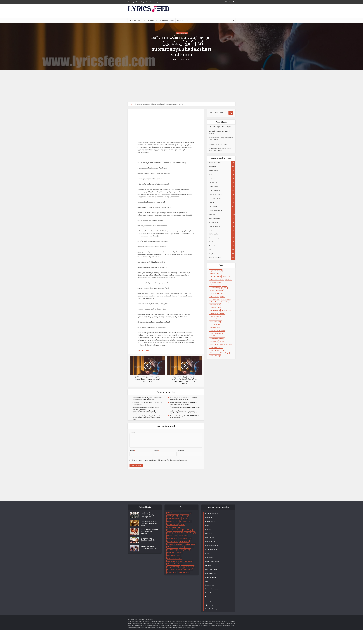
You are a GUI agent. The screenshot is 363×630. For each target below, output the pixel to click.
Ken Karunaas (215, 299)
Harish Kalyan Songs (217, 290)
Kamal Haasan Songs (152, 2)
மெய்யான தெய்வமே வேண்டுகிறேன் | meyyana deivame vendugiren (146, 408)
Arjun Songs (227, 276)
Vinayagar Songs (216, 356)
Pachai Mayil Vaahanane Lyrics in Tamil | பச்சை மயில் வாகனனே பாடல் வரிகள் (184, 403)
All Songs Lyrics (183, 20)
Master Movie (215, 302)
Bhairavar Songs (216, 285)
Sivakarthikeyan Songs (217, 339)
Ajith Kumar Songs (216, 271)
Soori (222, 341)
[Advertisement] (181, 86)
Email (156, 451)
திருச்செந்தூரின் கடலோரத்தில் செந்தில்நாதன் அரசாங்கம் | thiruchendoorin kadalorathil (183, 412)
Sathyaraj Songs (215, 327)
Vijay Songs (131, 2)
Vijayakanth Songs (226, 344)
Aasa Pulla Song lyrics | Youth (218, 144)
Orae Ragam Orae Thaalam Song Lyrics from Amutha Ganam (148, 540)
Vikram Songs (224, 353)
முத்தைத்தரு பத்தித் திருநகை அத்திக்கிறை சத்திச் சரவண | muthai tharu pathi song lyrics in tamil (147, 417)
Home (131, 104)
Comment (133, 432)
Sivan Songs (214, 341)
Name (132, 451)
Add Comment (185, 59)
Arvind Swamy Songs (217, 279)
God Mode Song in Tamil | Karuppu (220, 126)
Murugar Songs (144, 350)
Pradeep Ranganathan (217, 313)
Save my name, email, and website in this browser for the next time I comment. (159, 460)
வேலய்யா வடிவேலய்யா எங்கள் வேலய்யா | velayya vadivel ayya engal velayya (183, 398)
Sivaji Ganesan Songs (217, 336)
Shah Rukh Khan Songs (218, 330)
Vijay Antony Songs (216, 347)
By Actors (151, 20)
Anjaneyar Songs (216, 276)
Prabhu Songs (227, 310)
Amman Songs (215, 273)
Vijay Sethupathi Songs (217, 350)
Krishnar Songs (226, 299)
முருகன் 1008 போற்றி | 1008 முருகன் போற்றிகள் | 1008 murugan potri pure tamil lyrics (147, 398)
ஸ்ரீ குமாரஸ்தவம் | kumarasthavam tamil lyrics (185, 407)
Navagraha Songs (216, 307)
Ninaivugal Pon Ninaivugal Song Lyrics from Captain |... (148, 515)
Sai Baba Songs (215, 324)
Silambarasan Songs (217, 333)
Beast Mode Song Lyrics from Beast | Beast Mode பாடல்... (149, 523)
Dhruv (225, 288)
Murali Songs (226, 302)
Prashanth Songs (216, 316)
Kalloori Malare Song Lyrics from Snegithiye (149, 547)
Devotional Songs (166, 20)
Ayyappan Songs (216, 282)
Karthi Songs (214, 296)
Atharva (228, 279)
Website (181, 451)
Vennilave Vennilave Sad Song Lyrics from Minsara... (149, 531)
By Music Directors (136, 20)
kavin (222, 296)
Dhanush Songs (140, 2)
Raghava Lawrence (216, 319)
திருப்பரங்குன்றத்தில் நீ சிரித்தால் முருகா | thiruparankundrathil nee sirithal (144, 412)
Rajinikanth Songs (216, 322)
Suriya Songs (214, 344)
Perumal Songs (215, 310)
